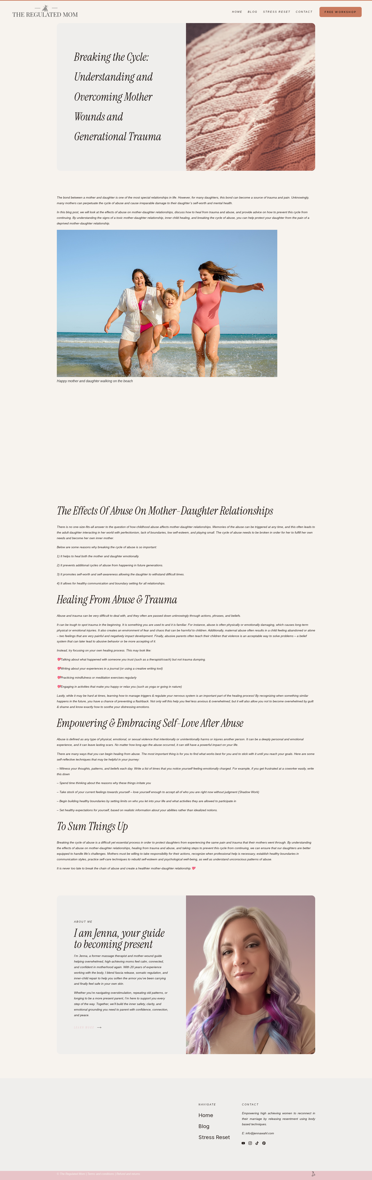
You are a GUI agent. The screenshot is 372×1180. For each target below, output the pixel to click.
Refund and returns (128, 1173)
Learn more (84, 1027)
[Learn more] (99, 1027)
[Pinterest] (263, 1143)
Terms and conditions (100, 1173)
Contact (304, 11)
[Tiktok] (257, 1143)
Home (237, 11)
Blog (252, 11)
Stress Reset (276, 11)
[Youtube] (243, 1143)
